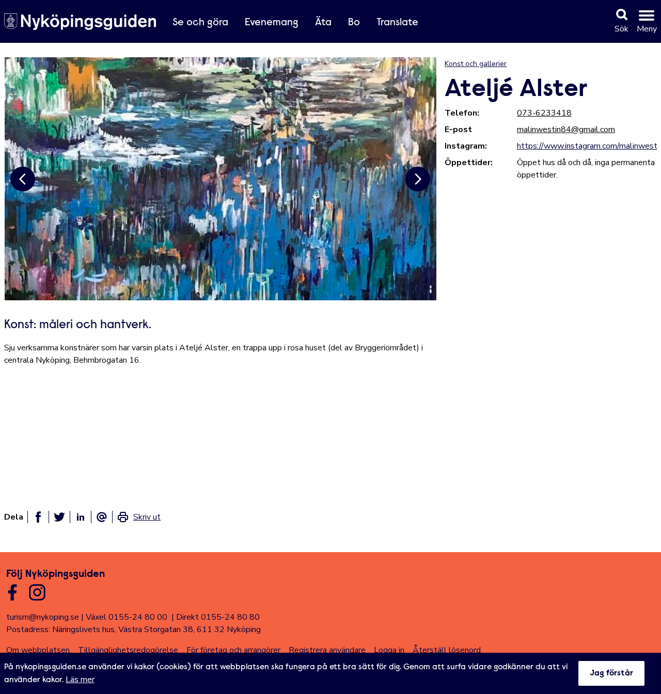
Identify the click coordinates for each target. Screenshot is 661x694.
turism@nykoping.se (42, 617)
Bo (354, 23)
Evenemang (271, 23)
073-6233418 (544, 113)
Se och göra (200, 23)
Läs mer (80, 679)
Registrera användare (327, 650)
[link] (139, 517)
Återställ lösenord (447, 650)
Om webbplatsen (38, 650)
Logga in (389, 650)
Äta (323, 23)
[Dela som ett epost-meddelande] (102, 517)
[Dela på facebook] (38, 517)
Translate (397, 23)
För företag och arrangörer (233, 650)
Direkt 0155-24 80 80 (218, 617)
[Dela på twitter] (59, 517)
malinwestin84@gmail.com (566, 129)
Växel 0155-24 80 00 (126, 617)
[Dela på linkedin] (80, 517)
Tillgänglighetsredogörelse (128, 650)
